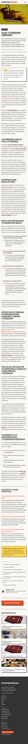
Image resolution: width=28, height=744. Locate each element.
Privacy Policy (4, 726)
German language (6, 355)
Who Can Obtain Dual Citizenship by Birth (12, 569)
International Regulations (9, 567)
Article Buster (4, 716)
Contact (3, 704)
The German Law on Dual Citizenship (11, 564)
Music (2, 702)
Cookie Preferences (6, 734)
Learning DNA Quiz (5, 712)
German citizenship (20, 148)
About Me (3, 697)
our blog (22, 473)
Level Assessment (5, 711)
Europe (3, 427)
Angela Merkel (12, 110)
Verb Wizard (4, 718)
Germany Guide (5, 709)
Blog (2, 700)
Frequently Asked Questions (9, 585)
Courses (3, 699)
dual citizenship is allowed (15, 144)
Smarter (9, 2)
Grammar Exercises (6, 714)
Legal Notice (4, 723)
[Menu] (26, 2)
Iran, (9, 187)
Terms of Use (4, 725)
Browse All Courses (12, 603)
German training (6, 215)
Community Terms (5, 728)
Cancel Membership (7, 732)
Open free (15, 592)
